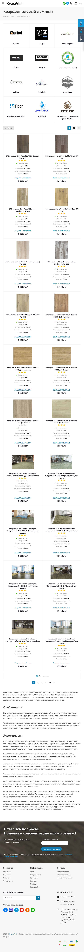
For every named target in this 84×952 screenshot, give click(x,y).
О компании (8, 881)
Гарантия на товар (64, 878)
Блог (32, 872)
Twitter (11, 910)
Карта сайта (34, 887)
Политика (7, 875)
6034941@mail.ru (67, 904)
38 (50, 683)
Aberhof (16, 43)
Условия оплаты (63, 872)
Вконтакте (5, 910)
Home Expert (67, 43)
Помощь (61, 868)
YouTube (22, 910)
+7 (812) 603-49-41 (68, 897)
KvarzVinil (13, 934)
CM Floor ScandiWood (16, 116)
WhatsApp (64, 3)
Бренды (33, 881)
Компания (8, 868)
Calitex (16, 92)
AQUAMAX (42, 116)
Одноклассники (27, 910)
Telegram (67, 3)
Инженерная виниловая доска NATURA (67, 117)
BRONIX (42, 68)
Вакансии (7, 878)
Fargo (42, 43)
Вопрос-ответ (35, 875)
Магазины (7, 872)
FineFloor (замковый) (68, 68)
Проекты (33, 878)
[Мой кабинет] (76, 3)
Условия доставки (64, 875)
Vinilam (16, 68)
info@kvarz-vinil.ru (68, 901)
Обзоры (33, 884)
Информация (36, 868)
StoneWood (67, 92)
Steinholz (42, 92)
